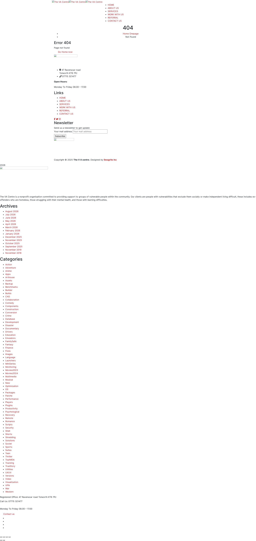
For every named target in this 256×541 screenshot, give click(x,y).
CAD (7, 296)
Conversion (11, 312)
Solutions (10, 440)
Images (9, 354)
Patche (8, 395)
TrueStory (10, 466)
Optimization (11, 386)
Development (12, 322)
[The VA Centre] (60, 1)
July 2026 (10, 214)
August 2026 (11, 211)
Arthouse (10, 277)
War (7, 488)
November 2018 (13, 253)
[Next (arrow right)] (4, 540)
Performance (11, 399)
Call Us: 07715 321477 (11, 501)
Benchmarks (11, 287)
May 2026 (10, 221)
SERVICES (64, 104)
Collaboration (12, 299)
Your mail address (63, 131)
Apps (8, 274)
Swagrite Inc (110, 159)
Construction (11, 309)
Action (8, 264)
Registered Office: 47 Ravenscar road (19, 497)
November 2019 (13, 249)
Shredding (10, 437)
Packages (10, 392)
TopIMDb (10, 459)
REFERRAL (64, 110)
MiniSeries (10, 363)
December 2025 (13, 237)
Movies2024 (11, 373)
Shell (7, 431)
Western (9, 491)
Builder (8, 290)
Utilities (9, 469)
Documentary (12, 328)
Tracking (9, 463)
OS (6, 389)
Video (8, 479)
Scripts (8, 424)
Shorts (8, 434)
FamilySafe (10, 341)
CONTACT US (66, 113)
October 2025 (12, 243)
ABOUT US (64, 101)
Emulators (10, 338)
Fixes (8, 351)
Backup (9, 283)
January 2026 (12, 233)
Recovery (10, 415)
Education (10, 335)
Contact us (8, 514)
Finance (9, 347)
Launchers (10, 360)
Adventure (10, 267)
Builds (8, 293)
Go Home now (65, 52)
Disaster (9, 325)
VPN (7, 485)
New (7, 383)
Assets (8, 280)
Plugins (9, 405)
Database (10, 319)
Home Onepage (131, 33)
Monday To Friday (9, 508)
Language (10, 357)
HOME (62, 97)
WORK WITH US (67, 107)
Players (9, 402)
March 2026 (11, 227)
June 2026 (10, 217)
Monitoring (10, 367)
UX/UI (8, 472)
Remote (9, 418)
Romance (10, 421)
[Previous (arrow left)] (1, 540)
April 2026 (10, 224)
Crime (8, 315)
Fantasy (9, 344)
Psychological (12, 411)
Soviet (8, 443)
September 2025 (13, 246)
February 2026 (12, 230)
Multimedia (10, 376)
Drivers (9, 331)
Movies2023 (11, 370)
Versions (9, 475)
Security (9, 427)
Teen (7, 453)
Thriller (8, 456)
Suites (8, 450)
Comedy (9, 303)
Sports (8, 447)
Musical (9, 379)
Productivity (11, 408)
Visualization (11, 482)
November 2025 (13, 240)
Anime (8, 271)
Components (11, 306)
